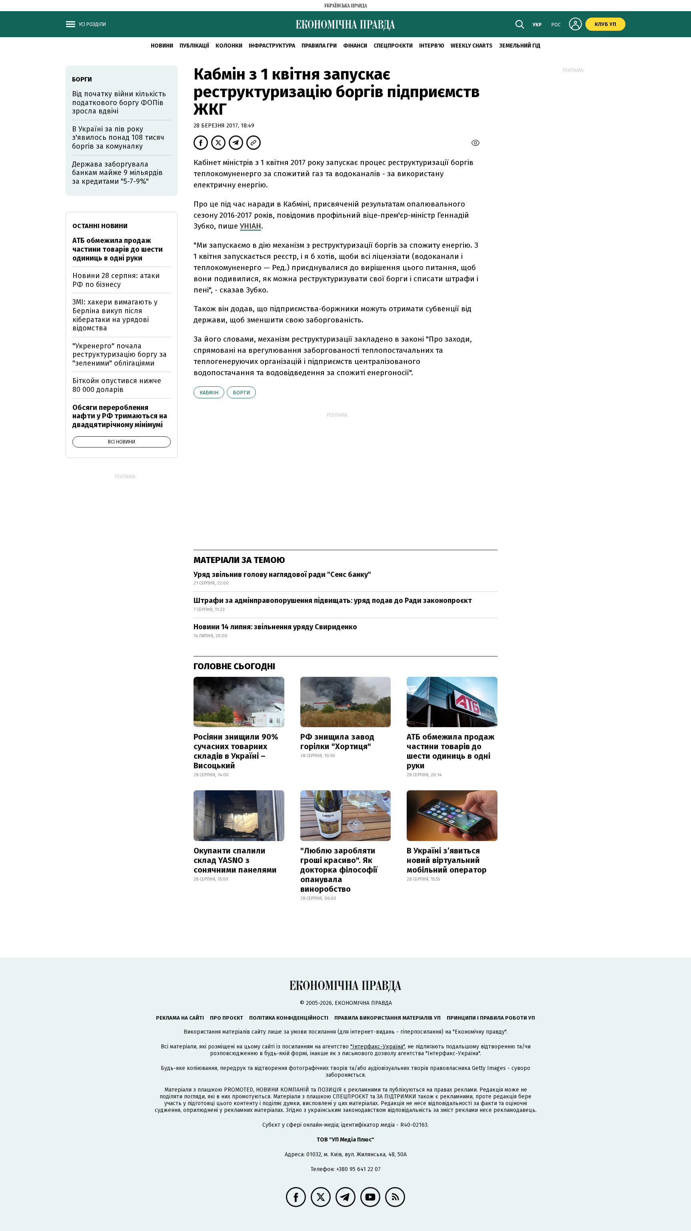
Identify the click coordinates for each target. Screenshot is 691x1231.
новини (162, 45)
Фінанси (355, 45)
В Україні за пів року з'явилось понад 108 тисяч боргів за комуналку (118, 138)
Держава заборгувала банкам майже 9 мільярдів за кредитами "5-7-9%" (117, 173)
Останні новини (100, 226)
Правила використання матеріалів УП (387, 1018)
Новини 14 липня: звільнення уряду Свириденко (275, 626)
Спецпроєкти (393, 45)
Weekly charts (472, 45)
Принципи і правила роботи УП (491, 1018)
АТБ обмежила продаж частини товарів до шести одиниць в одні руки (450, 751)
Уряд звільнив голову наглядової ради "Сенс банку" (282, 574)
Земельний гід (520, 45)
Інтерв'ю (431, 45)
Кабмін (209, 393)
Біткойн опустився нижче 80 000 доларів (116, 385)
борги (241, 393)
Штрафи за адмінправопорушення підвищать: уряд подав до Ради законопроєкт (333, 600)
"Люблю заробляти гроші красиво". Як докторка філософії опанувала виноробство (338, 870)
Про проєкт (226, 1018)
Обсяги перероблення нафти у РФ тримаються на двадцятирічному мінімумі (119, 416)
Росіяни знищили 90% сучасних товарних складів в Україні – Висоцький (236, 751)
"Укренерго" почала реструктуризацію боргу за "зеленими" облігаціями (119, 355)
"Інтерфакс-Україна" (377, 1046)
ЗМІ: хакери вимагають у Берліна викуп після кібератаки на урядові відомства (115, 315)
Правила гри (319, 45)
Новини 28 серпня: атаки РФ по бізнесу (116, 280)
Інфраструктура (272, 45)
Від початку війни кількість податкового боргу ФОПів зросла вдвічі (119, 102)
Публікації (194, 45)
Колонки (229, 45)
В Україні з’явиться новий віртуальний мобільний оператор (447, 860)
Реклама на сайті (180, 1018)
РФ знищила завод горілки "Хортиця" (337, 741)
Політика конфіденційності (288, 1018)
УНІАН (250, 226)
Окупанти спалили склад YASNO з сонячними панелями (235, 860)
